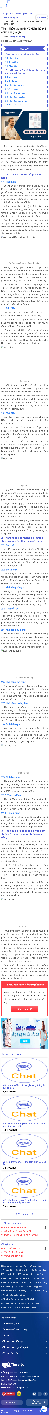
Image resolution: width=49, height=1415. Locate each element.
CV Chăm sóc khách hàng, (13, 1295)
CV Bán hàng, (27, 1282)
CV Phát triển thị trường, (12, 1299)
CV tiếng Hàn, (7, 1270)
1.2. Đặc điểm (11, 62)
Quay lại (41, 17)
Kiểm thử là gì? (24, 1009)
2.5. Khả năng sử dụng (15, 93)
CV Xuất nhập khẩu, (35, 1287)
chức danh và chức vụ (15, 1227)
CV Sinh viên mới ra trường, (13, 1291)
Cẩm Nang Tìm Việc (13, 1256)
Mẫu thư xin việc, (8, 1274)
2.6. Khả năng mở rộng (15, 97)
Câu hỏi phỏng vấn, (9, 1278)
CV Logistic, (6, 1307)
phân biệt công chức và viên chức (21, 1235)
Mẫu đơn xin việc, (38, 1270)
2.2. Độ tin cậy (12, 81)
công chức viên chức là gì (17, 1231)
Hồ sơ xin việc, (7, 1266)
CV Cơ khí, (19, 1287)
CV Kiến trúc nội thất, (37, 1291)
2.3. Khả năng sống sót (15, 85)
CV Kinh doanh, (39, 1278)
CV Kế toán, (25, 1278)
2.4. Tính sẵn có (12, 89)
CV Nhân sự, (13, 1282)
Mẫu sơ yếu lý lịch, (26, 1274)
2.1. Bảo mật (11, 77)
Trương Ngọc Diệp (17, 36)
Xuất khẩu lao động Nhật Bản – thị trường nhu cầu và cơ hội (24, 1124)
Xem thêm (23, 1214)
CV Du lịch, (30, 1299)
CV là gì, (40, 1274)
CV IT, (3, 1282)
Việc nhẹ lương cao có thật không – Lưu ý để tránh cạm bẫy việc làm (24, 1201)
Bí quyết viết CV (12, 1248)
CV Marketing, (41, 1282)
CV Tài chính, (34, 1303)
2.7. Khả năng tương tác (16, 101)
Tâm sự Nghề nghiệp (14, 1252)
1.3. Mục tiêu (11, 66)
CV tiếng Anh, (22, 1266)
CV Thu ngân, (7, 1303)
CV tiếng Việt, (36, 1266)
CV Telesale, (20, 1303)
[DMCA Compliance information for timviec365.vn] (19, 1393)
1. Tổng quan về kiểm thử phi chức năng (21, 54)
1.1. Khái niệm (11, 58)
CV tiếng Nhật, (22, 1270)
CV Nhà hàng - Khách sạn (25, 1307)
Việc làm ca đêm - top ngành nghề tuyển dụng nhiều (24, 1086)
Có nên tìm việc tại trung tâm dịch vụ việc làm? (24, 1163)
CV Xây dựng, (7, 1287)
